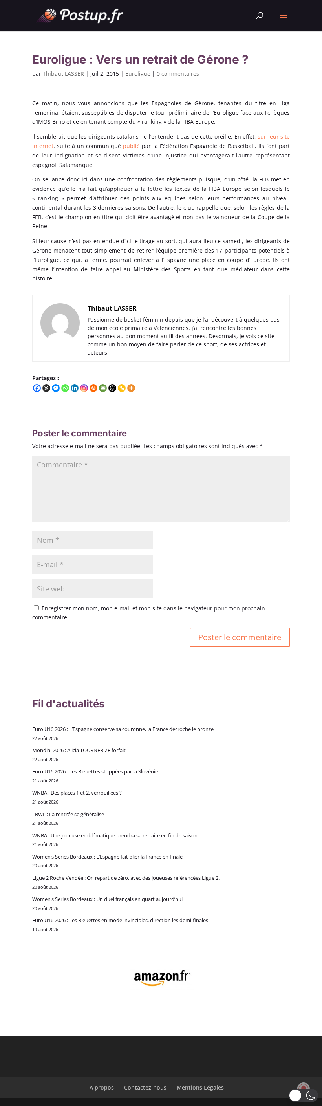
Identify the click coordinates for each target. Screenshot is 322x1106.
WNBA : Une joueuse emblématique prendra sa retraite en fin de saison (115, 835)
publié (131, 146)
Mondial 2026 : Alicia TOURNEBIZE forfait (79, 750)
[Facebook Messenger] (56, 388)
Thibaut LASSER (63, 73)
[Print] (93, 388)
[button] (303, 1095)
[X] (46, 388)
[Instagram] (84, 388)
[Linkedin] (75, 388)
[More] (131, 388)
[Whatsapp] (65, 388)
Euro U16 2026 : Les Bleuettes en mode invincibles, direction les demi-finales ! (121, 920)
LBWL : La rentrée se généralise (68, 814)
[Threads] (112, 388)
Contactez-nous (145, 1087)
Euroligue (137, 73)
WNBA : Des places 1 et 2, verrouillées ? (77, 792)
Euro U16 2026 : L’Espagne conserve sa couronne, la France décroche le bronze (123, 728)
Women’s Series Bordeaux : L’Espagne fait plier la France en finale (107, 856)
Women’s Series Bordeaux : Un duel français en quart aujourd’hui (107, 899)
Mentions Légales (200, 1087)
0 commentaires (178, 73)
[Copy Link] (122, 388)
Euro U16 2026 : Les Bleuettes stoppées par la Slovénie (95, 771)
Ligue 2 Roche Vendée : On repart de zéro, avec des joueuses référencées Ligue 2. (126, 877)
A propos (102, 1087)
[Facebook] (37, 388)
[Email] (103, 388)
